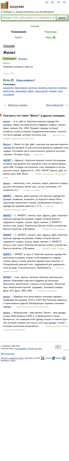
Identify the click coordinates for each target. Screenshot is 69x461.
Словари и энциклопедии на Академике (27, 11)
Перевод (22, 58)
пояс (60, 91)
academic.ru (12, 5)
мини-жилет (41, 91)
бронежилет (21, 87)
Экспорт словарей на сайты (12, 358)
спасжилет (8, 94)
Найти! (61, 18)
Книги (18, 37)
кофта (31, 91)
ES (58, 2)
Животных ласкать (17, 105)
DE (52, 2)
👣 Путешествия (8, 354)
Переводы (50, 31)
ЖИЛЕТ (7, 160)
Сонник (34, 26)
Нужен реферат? (25, 80)
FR (64, 2)
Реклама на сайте (34, 348)
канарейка (20, 91)
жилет (6, 121)
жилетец (42, 87)
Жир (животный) (54, 105)
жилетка (62, 87)
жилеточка (8, 91)
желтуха (33, 87)
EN (46, 2)
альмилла (8, 87)
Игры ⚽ (51, 37)
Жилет (7, 144)
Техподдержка (20, 348)
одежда (53, 91)
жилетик (52, 87)
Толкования (18, 31)
